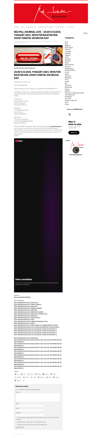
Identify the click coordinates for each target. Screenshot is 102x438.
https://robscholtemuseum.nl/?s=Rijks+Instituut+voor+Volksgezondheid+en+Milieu (36, 325)
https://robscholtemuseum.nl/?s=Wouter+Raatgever (27, 304)
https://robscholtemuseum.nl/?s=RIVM (24, 323)
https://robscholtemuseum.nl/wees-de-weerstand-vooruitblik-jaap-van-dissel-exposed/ (36, 327)
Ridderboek (17, 42)
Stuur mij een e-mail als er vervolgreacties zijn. (31, 422)
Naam (17, 404)
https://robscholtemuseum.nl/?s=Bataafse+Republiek (28, 308)
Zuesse (67, 104)
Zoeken (85, 33)
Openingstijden (45, 27)
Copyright (68, 51)
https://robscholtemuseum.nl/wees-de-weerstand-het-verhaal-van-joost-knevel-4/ (35, 335)
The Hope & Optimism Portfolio (74, 93)
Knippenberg (69, 68)
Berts (66, 42)
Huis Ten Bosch (69, 65)
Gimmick (67, 55)
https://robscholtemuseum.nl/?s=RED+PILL (25, 310)
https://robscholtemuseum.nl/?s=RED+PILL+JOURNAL (29, 312)
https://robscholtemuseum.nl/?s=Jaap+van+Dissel (27, 318)
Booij (66, 44)
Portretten (55, 41)
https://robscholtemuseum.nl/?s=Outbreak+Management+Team (31, 321)
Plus (66, 84)
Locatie (45, 41)
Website (18, 413)
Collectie (67, 50)
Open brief (60, 27)
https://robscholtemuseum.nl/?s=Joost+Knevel (26, 303)
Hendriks (67, 61)
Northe (67, 82)
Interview (40, 41)
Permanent (31, 27)
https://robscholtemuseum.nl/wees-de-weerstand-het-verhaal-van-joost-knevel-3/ (35, 333)
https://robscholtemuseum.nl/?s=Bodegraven (25, 316)
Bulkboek (68, 46)
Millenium (68, 78)
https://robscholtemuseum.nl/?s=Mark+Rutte (26, 338)
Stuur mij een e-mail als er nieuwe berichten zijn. (32, 425)
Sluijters (67, 91)
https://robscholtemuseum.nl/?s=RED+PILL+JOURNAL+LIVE (30, 314)
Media (49, 41)
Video (22, 42)
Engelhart (68, 53)
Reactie (18, 392)
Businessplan (30, 41)
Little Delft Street (70, 70)
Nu (22, 27)
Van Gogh (68, 99)
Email (17, 408)
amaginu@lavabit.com (56, 126)
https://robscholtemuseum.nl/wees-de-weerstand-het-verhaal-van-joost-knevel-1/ (35, 329)
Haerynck (68, 59)
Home (16, 27)
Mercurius (68, 76)
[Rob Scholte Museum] (51, 13)
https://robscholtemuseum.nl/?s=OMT (24, 319)
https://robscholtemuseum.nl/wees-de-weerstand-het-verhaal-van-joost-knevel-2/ (35, 331)
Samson (67, 89)
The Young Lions (70, 95)
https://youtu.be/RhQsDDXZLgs (22, 297)
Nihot (66, 80)
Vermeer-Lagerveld (71, 100)
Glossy (67, 57)
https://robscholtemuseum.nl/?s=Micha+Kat (25, 306)
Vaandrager (68, 97)
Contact (71, 27)
